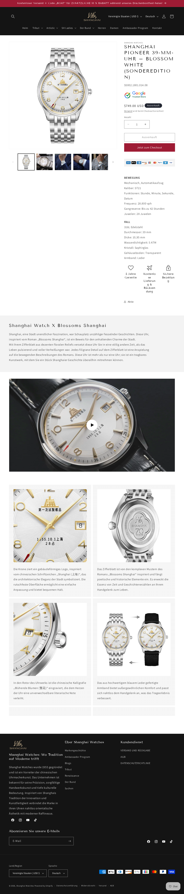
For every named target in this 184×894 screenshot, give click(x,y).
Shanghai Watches (25, 886)
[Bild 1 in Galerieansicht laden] (26, 162)
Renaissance (72, 775)
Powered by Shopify (43, 886)
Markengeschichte (75, 750)
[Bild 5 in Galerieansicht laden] (99, 162)
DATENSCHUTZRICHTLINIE (135, 763)
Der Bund (70, 782)
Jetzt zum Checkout (149, 147)
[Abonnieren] (69, 841)
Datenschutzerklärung (67, 885)
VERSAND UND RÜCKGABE (135, 750)
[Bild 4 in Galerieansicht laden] (81, 162)
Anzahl (127, 117)
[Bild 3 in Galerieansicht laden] (63, 162)
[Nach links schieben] (13, 162)
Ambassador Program (77, 756)
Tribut (68, 769)
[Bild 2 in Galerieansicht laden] (44, 162)
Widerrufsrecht (88, 885)
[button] (13, 16)
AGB (123, 756)
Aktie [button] (131, 301)
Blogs (68, 763)
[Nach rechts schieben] (113, 162)
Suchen (69, 788)
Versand (128, 111)
